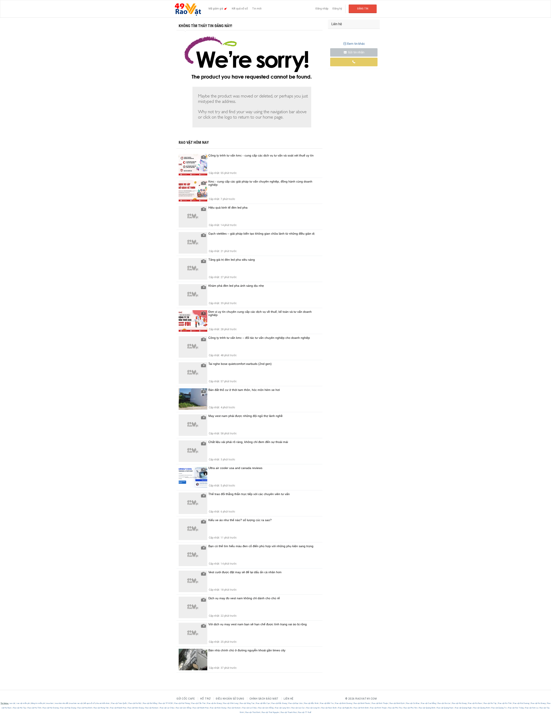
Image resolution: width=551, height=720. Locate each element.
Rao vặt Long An (313, 708)
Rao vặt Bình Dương (344, 703)
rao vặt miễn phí (23, 703)
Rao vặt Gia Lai (444, 703)
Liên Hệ (289, 698)
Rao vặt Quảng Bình (427, 708)
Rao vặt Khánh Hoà (118, 708)
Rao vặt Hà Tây (490, 703)
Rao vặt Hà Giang (459, 703)
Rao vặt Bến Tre (327, 703)
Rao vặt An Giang (214, 703)
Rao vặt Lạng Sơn (282, 708)
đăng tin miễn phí (38, 703)
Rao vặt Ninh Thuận (378, 708)
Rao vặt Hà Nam (475, 703)
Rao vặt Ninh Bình (361, 708)
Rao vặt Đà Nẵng (150, 703)
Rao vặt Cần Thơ (198, 703)
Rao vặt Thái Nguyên (270, 712)
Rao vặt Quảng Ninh (481, 708)
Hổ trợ (205, 698)
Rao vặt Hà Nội (135, 703)
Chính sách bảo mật (264, 698)
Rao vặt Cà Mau (413, 703)
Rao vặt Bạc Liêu (295, 703)
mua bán (49, 703)
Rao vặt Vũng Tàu (247, 703)
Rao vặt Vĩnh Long (231, 703)
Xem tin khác (356, 43)
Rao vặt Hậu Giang (68, 708)
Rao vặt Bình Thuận (379, 703)
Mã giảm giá (216, 8)
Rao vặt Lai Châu (167, 708)
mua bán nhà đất (61, 703)
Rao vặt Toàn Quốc (119, 703)
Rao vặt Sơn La (532, 708)
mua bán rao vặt (76, 703)
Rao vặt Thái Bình (253, 712)
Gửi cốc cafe (185, 698)
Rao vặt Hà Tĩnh (505, 703)
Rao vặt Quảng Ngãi (463, 708)
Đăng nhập (322, 8)
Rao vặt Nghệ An (345, 708)
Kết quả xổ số (240, 8)
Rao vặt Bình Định (397, 703)
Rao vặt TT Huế (304, 712)
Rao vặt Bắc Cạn (263, 703)
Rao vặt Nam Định (329, 708)
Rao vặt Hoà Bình (85, 708)
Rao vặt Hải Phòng (182, 703)
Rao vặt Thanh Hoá (288, 712)
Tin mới (257, 8)
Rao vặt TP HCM (165, 703)
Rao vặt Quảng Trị (499, 708)
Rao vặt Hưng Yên (101, 708)
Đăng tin (362, 8)
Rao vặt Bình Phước (362, 703)
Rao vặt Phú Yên (410, 708)
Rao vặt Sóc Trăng (516, 708)
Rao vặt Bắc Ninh (311, 703)
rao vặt (12, 703)
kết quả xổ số (89, 703)
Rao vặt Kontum (152, 708)
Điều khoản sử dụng (230, 698)
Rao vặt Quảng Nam (445, 708)
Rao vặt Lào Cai (298, 708)
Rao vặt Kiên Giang (135, 708)
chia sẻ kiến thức (103, 703)
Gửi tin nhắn (355, 52)
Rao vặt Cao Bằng (428, 703)
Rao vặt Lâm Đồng (183, 708)
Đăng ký (337, 8)
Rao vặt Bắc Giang (279, 703)
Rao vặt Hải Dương (521, 703)
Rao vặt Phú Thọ (395, 708)
